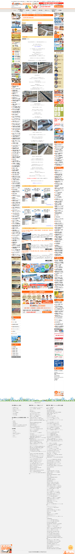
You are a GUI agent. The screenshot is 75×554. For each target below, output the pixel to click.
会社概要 (60, 10)
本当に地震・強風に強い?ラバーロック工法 (17, 153)
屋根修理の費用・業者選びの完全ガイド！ (16, 91)
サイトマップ (15, 333)
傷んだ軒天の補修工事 (50, 502)
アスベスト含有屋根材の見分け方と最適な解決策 (16, 185)
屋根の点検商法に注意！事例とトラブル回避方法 (59, 278)
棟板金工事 (60, 78)
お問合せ (14, 331)
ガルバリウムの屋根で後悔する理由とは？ (16, 216)
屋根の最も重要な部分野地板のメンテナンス (16, 191)
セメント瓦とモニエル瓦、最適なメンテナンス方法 (54, 449)
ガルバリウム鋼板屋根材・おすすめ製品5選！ (53, 427)
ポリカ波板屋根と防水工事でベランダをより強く (59, 309)
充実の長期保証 (15, 413)
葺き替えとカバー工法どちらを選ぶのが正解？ (59, 183)
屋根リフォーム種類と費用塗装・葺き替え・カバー (59, 188)
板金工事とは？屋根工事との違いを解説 (16, 98)
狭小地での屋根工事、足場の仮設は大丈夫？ (53, 423)
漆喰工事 (59, 63)
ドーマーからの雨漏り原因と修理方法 (16, 238)
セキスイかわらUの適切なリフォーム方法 (52, 417)
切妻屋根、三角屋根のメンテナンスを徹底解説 (16, 163)
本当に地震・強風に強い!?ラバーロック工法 (53, 532)
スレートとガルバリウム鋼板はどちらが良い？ (59, 144)
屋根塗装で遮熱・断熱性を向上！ (51, 479)
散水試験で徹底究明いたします (34, 423)
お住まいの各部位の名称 (16, 88)
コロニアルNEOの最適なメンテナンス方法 (59, 210)
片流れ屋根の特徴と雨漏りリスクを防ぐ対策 (16, 161)
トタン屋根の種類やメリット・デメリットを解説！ (54, 445)
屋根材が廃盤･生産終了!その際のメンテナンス (16, 205)
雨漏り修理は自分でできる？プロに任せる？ (16, 95)
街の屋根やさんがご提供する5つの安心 (21, 10)
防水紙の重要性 (15, 189)
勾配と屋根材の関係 (16, 174)
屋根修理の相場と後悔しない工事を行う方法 (58, 174)
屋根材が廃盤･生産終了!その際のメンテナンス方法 (54, 463)
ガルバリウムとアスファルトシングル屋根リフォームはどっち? (17, 210)
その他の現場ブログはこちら (49, 262)
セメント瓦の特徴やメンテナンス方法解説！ (16, 131)
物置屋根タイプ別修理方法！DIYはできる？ (58, 302)
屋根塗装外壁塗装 (59, 82)
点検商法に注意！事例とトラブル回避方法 (35, 417)
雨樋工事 (59, 67)
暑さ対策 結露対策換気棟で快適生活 (16, 170)
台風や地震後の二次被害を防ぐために (59, 230)
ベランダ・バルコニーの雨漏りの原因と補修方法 (16, 129)
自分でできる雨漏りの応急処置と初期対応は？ (59, 248)
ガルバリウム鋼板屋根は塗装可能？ (59, 151)
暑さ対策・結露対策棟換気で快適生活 (52, 477)
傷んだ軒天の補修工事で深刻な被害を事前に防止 (16, 112)
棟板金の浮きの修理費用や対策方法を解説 (16, 100)
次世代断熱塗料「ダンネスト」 (57, 243)
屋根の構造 (14, 102)
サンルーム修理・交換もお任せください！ (59, 304)
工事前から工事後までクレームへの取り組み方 (59, 267)
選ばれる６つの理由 (15, 408)
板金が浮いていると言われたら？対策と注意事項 (59, 280)
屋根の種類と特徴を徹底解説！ (16, 86)
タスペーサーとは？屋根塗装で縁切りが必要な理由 (54, 459)
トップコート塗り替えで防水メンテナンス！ (16, 252)
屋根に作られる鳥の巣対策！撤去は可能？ (35, 467)
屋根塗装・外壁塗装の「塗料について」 (52, 413)
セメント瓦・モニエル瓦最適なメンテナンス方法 (16, 133)
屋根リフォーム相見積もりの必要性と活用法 (36, 442)
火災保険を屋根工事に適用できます (35, 427)
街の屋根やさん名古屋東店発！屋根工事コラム (19, 426)
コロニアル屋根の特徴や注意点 (58, 195)
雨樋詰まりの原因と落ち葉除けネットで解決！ (59, 313)
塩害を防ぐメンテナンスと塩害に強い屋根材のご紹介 (54, 527)
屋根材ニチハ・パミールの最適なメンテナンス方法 (59, 206)
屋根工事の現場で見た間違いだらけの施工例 (58, 239)
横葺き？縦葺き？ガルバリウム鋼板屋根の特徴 (59, 160)
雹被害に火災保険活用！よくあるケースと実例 (59, 252)
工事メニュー (47, 10)
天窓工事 (59, 86)
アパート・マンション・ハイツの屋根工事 (35, 432)
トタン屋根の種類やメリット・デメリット (58, 197)
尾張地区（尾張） (15, 348)
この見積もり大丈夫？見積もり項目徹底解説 (58, 269)
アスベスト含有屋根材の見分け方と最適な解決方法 (54, 487)
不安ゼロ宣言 (14, 411)
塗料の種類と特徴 (59, 335)
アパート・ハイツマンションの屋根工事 (58, 320)
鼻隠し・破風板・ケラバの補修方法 (16, 104)
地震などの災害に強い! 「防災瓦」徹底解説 (58, 237)
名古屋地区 (14, 346)
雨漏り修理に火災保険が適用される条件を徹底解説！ (54, 548)
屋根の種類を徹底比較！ (57, 186)
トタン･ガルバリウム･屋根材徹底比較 (16, 213)
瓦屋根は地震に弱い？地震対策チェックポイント (59, 234)
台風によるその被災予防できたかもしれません (59, 223)
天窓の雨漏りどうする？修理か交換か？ (16, 240)
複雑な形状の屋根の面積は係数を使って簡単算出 (53, 474)
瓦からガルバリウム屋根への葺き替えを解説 (59, 149)
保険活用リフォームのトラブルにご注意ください (59, 287)
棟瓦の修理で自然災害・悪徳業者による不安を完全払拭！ (55, 465)
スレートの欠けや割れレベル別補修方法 (58, 192)
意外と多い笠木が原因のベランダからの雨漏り (16, 109)
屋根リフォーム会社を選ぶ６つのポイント (59, 219)
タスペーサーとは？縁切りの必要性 (16, 114)
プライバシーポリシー (16, 434)
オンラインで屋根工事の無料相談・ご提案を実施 (59, 260)
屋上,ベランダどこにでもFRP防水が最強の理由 (16, 124)
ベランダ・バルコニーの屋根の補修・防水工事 (36, 428)
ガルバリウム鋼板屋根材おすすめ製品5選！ (59, 158)
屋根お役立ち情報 (58, 221)
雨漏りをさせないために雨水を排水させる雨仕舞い (54, 536)
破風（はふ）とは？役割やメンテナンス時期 (16, 255)
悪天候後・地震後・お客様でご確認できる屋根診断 (54, 412)
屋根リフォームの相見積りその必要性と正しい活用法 (59, 262)
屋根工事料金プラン (32, 411)
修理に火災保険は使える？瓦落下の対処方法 (59, 228)
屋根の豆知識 (15, 193)
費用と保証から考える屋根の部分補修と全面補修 (36, 447)
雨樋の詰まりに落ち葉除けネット (34, 466)
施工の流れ (40, 10)
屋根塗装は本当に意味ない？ (15, 93)
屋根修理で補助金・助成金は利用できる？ (58, 255)
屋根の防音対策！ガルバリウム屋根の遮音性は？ (59, 165)
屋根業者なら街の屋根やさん (17, 433)
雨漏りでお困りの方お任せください (35, 413)
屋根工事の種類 (59, 52)
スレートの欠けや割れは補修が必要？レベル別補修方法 (54, 444)
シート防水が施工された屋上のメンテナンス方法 (16, 119)
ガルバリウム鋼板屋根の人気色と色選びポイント (53, 435)
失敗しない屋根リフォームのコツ (58, 172)
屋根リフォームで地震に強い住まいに (35, 426)
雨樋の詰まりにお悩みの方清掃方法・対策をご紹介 (59, 311)
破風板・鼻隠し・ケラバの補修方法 (52, 453)
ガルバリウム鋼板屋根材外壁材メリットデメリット (59, 162)
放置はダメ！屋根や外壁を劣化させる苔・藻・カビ (54, 528)
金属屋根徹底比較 (49, 518)
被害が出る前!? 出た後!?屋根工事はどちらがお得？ (59, 271)
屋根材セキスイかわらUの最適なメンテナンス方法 (59, 208)
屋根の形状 (14, 159)
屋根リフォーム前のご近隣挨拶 (34, 416)
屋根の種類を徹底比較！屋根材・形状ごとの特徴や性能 (54, 439)
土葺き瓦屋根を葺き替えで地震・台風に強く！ (16, 136)
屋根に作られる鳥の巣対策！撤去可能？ (59, 316)
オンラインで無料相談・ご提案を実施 (35, 408)
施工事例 (27, 10)
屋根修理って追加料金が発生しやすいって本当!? (59, 282)
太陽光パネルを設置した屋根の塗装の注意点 (59, 201)
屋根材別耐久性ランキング (15, 198)
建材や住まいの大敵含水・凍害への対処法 (16, 172)
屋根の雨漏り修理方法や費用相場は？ (16, 230)
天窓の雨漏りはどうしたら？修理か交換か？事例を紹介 (54, 454)
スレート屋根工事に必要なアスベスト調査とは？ (16, 250)
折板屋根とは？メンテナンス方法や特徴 (59, 199)
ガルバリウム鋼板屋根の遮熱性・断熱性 (59, 153)
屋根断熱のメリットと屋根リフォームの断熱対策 (16, 245)
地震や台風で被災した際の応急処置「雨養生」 (16, 150)
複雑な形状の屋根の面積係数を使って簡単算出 (16, 157)
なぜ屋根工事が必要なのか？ (59, 170)
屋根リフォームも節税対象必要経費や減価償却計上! (59, 326)
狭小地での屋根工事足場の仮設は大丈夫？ (58, 213)
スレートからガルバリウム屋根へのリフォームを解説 (59, 147)
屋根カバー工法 (60, 59)
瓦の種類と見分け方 (16, 181)
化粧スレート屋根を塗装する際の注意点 (58, 204)
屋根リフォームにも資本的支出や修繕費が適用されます (37, 446)
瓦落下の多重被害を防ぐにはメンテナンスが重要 (59, 225)
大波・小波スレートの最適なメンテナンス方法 (16, 141)
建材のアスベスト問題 (16, 187)
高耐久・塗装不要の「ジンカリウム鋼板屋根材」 (53, 492)
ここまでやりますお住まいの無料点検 (54, 10)
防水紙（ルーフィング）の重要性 (51, 511)
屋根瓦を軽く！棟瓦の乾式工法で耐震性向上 (58, 232)
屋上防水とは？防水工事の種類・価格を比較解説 (16, 126)
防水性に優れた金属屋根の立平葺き (52, 522)
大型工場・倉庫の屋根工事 (33, 431)
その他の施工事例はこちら (49, 204)
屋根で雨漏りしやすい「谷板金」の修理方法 (16, 179)
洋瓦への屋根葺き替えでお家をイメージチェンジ (16, 207)
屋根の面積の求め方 (50, 473)
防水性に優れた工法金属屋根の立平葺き (16, 148)
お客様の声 (34, 10)
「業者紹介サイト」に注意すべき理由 (58, 289)
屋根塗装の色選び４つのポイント (58, 241)
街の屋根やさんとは (15, 407)
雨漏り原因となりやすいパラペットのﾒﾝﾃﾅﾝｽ (16, 121)
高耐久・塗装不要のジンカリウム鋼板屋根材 (16, 223)
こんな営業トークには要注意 (58, 274)
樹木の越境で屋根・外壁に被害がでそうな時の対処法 (59, 285)
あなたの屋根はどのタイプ (50, 409)
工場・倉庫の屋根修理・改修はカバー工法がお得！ (59, 307)
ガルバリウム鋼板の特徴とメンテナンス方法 (16, 221)
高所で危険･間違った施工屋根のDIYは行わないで (17, 225)
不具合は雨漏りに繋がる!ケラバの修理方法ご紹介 (16, 107)
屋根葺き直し (60, 74)
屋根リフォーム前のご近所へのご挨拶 (58, 265)
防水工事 (59, 71)
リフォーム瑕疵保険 (15, 412)
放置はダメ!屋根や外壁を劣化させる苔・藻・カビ (16, 203)
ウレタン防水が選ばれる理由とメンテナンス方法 (16, 116)
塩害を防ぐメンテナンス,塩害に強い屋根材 (16, 200)
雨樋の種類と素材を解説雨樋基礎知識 (16, 247)
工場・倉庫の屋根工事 (58, 317)
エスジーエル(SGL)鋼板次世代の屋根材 (16, 218)
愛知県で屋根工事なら (16, 326)
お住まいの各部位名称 (37, 46)
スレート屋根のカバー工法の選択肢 (59, 190)
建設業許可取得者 (15, 324)
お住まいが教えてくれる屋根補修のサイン (59, 181)
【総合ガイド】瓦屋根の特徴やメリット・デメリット (54, 438)
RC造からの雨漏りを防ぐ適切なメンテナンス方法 (17, 233)
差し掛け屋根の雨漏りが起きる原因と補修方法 (16, 166)
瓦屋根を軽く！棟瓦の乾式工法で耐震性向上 (53, 483)
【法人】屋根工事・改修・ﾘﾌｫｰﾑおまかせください (59, 324)
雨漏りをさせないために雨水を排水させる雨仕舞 (16, 176)
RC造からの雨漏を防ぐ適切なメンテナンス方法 (53, 493)
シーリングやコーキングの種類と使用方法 (16, 146)
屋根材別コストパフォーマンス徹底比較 (16, 195)
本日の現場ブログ (15, 423)
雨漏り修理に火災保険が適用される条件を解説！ (59, 250)
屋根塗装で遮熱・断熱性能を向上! (58, 246)
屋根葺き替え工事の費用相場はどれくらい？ (59, 177)
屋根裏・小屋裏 (15, 168)
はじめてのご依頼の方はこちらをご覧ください (36, 407)
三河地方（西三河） (15, 353)
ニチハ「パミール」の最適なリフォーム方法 (53, 418)
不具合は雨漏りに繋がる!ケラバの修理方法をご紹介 (54, 460)
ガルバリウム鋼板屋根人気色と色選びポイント (59, 156)
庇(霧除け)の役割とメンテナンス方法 (16, 143)
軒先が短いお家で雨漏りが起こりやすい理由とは (16, 183)
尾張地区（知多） (15, 351)
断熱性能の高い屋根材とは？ (15, 242)
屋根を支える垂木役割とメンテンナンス (16, 228)
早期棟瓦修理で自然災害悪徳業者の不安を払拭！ (16, 138)
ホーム (15, 10)
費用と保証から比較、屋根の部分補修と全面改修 (59, 179)
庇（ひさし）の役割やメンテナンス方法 (16, 235)
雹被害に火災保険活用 (50, 546)
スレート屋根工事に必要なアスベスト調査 (53, 488)
